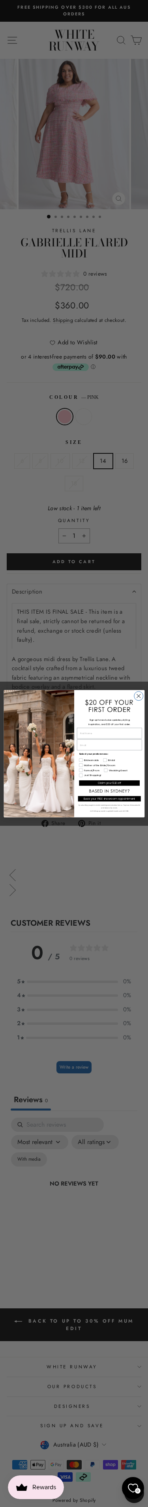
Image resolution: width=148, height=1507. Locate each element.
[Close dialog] (138, 695)
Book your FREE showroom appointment (109, 798)
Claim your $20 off (109, 783)
